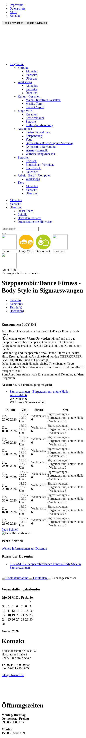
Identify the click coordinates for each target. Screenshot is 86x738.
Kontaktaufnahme (17, 578)
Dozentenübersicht (29, 218)
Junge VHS (25, 110)
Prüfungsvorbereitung (39, 125)
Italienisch (32, 171)
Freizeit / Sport (35, 107)
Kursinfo (15, 300)
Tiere (21, 182)
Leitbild (22, 214)
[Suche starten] (4, 233)
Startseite (31, 75)
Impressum (16, 5)
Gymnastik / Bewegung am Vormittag (49, 143)
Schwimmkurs (35, 118)
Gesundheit (25, 128)
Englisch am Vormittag (40, 164)
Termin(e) (16, 307)
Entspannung (34, 136)
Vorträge (23, 67)
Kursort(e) (16, 303)
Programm (17, 64)
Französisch (33, 168)
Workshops (25, 82)
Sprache (31, 121)
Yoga (29, 139)
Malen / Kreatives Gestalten (43, 100)
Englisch (31, 161)
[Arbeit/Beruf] (10, 260)
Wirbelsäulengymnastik (40, 154)
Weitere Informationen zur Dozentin (24, 548)
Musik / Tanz (34, 103)
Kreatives (32, 114)
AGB (13, 12)
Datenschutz (17, 8)
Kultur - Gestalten (29, 96)
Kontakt (15, 15)
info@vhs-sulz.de (13, 675)
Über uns (31, 78)
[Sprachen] (60, 242)
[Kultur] (9, 242)
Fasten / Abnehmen (38, 132)
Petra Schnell (10, 529)
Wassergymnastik (37, 150)
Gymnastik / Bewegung (41, 146)
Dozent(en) (17, 311)
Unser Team (25, 211)
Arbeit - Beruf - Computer (34, 175)
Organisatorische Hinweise (35, 221)
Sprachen (23, 157)
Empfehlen (40, 578)
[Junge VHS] (26, 242)
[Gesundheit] (43, 242)
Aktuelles (32, 71)
